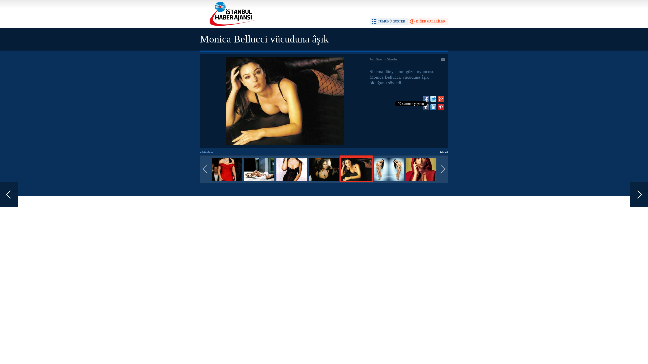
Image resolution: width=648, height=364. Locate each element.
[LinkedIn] (433, 107)
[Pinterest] (441, 107)
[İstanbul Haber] (231, 25)
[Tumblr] (426, 107)
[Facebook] (426, 99)
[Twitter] (433, 99)
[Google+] (441, 99)
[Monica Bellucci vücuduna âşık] (227, 181)
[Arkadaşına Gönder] (443, 60)
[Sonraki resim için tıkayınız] (285, 144)
